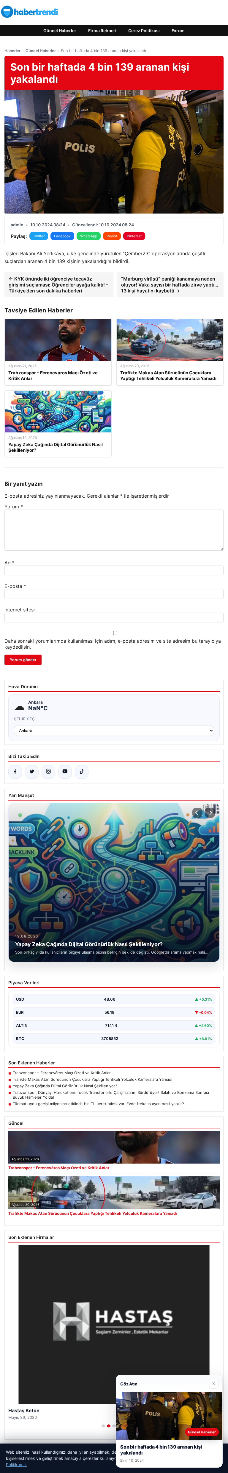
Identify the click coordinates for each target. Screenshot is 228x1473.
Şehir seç (24, 719)
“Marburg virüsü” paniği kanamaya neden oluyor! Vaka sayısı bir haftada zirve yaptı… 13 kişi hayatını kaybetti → (169, 285)
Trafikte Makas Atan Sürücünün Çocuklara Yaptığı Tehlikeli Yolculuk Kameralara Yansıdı (92, 1079)
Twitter (39, 236)
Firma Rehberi (102, 30)
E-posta (15, 586)
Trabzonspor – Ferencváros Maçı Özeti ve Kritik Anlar (62, 1072)
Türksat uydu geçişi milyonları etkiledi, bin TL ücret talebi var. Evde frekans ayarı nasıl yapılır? (98, 1103)
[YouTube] (65, 772)
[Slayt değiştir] (103, 1425)
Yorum (13, 507)
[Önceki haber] (197, 813)
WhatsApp (88, 236)
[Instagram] (48, 772)
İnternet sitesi (19, 610)
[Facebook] (15, 772)
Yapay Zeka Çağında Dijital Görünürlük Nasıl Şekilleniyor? (65, 1085)
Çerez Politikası (144, 30)
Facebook (62, 236)
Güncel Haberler (59, 30)
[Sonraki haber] (210, 813)
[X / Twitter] (32, 772)
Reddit (112, 236)
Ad (9, 563)
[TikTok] (81, 772)
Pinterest (134, 236)
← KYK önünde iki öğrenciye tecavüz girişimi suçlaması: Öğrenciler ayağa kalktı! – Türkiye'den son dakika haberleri (58, 285)
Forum (178, 30)
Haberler (12, 50)
